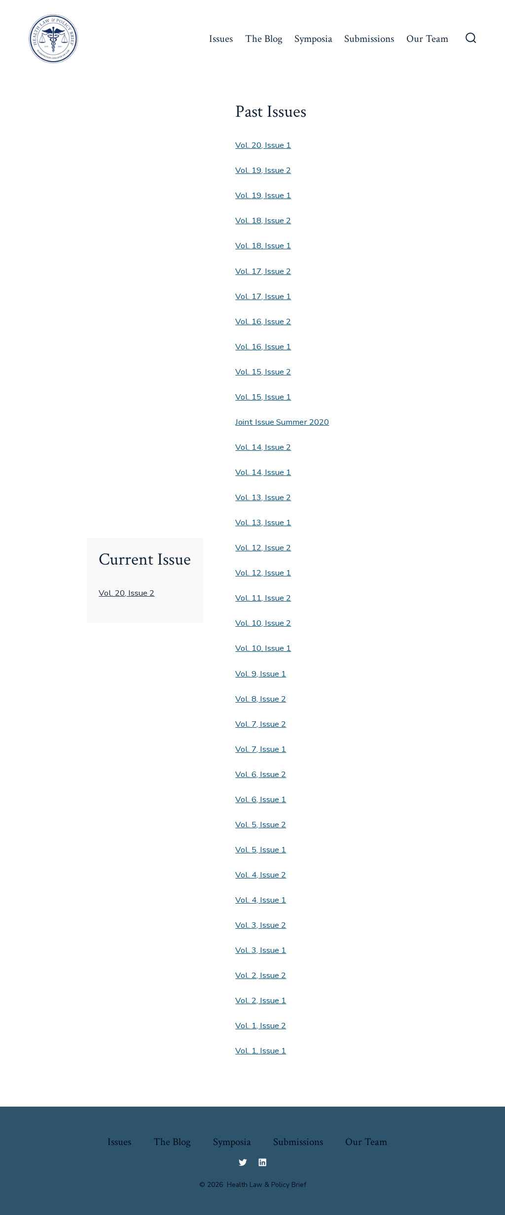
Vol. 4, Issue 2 (260, 874)
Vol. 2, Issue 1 (260, 1000)
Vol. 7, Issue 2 (260, 724)
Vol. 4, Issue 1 (260, 900)
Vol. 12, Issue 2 (263, 547)
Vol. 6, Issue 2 (260, 774)
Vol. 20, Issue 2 (126, 593)
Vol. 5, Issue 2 (260, 824)
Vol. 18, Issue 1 (263, 245)
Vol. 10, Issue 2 (263, 623)
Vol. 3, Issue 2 (260, 925)
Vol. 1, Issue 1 (260, 1050)
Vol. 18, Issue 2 (263, 220)
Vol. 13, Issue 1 (263, 522)
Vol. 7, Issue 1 (260, 749)
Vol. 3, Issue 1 (260, 950)
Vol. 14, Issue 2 (263, 447)
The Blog (264, 38)
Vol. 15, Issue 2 (263, 371)
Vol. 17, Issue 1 (263, 296)
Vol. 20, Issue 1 (263, 145)
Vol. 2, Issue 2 (260, 975)
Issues (221, 38)
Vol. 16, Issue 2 (263, 321)
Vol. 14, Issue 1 (263, 472)
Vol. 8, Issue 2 (260, 699)
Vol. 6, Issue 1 (260, 799)
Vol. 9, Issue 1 (260, 673)
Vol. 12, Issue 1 (263, 572)
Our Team (427, 38)
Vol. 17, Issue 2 (263, 271)
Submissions (369, 38)
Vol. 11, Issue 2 (263, 598)
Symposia (313, 38)
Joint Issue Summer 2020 (282, 422)
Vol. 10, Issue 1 (263, 648)
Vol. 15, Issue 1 (263, 397)
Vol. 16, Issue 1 (263, 346)
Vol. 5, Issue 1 (260, 849)
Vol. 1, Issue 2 (260, 1025)
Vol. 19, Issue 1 (263, 195)
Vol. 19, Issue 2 (263, 170)
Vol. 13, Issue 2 (263, 497)
